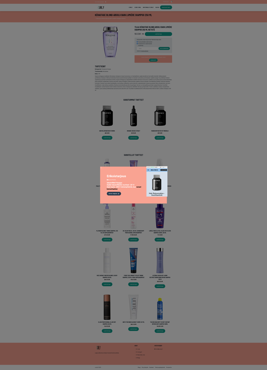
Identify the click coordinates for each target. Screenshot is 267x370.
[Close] (101, 168)
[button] (114, 194)
